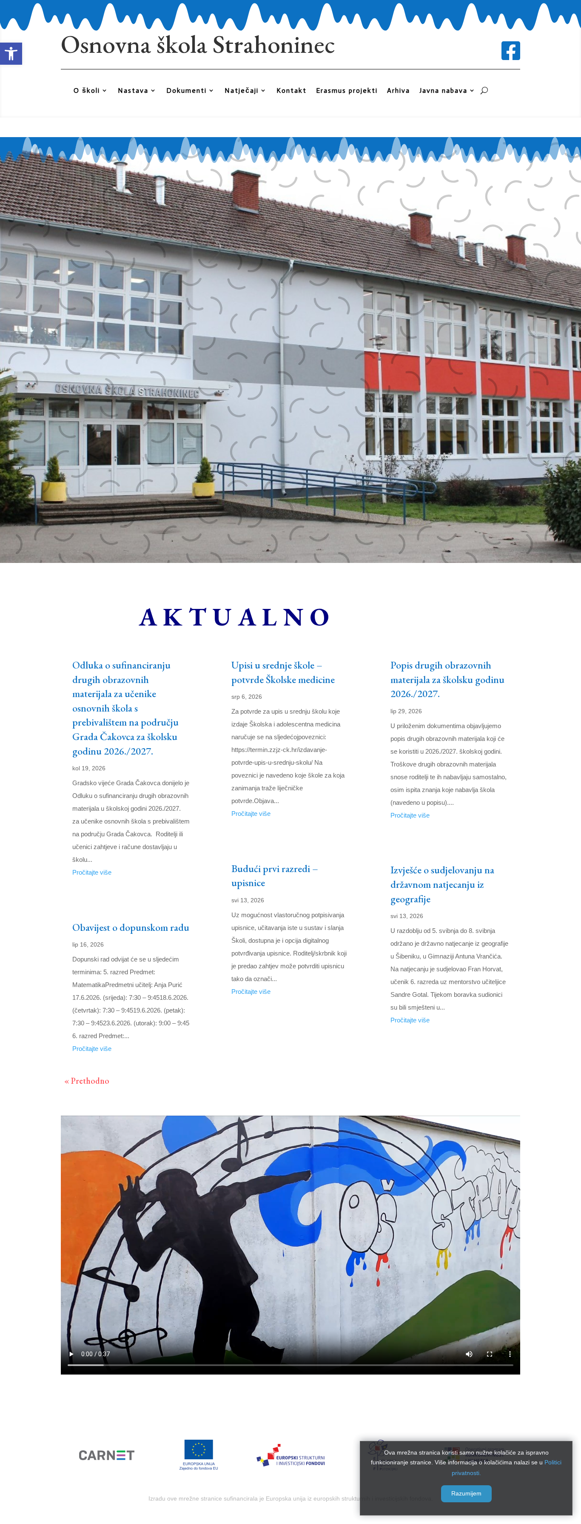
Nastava (133, 90)
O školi (87, 90)
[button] (11, 54)
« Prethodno (86, 1080)
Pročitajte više (91, 872)
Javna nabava (443, 90)
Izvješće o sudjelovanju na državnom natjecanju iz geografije (442, 884)
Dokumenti (186, 90)
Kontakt (291, 90)
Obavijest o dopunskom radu (130, 927)
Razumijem (466, 1493)
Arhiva (398, 90)
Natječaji (242, 90)
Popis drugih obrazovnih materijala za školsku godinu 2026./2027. (447, 679)
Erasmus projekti (347, 90)
